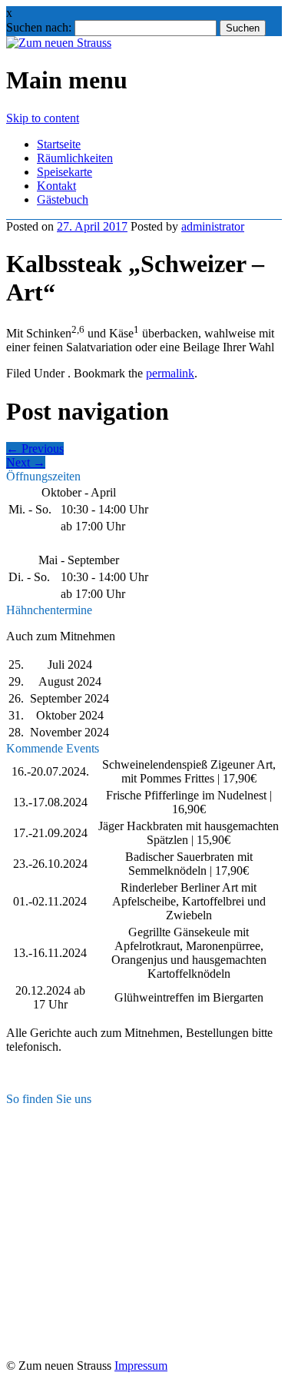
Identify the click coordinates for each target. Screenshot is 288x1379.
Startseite (59, 144)
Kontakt (56, 185)
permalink (170, 373)
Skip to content (42, 118)
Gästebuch (62, 199)
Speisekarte (64, 171)
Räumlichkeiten (75, 157)
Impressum (140, 1365)
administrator (212, 226)
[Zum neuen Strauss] (58, 42)
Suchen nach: (38, 27)
